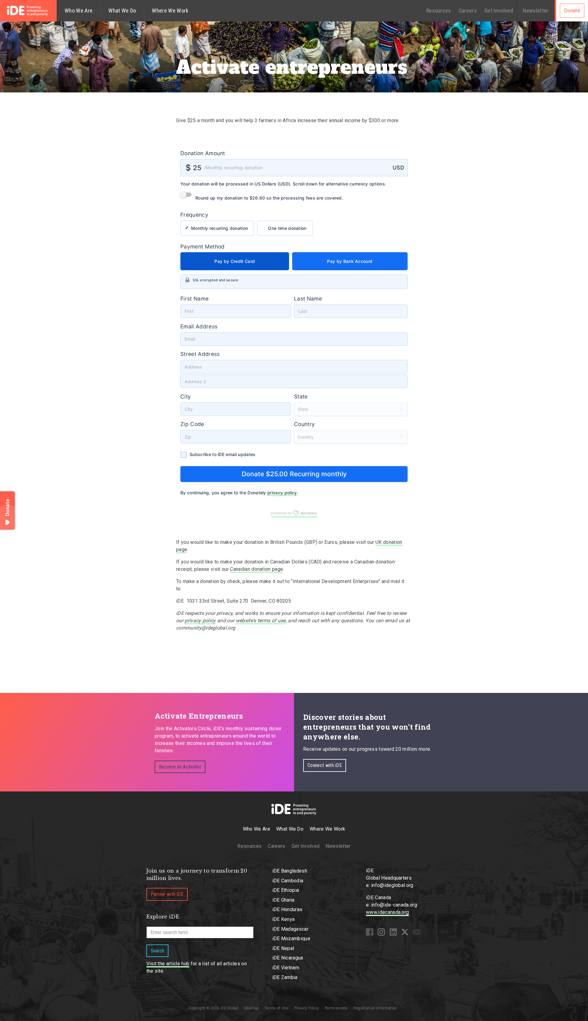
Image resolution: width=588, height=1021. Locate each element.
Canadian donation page (256, 569)
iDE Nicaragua (287, 958)
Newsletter (535, 10)
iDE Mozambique (291, 938)
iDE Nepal (283, 948)
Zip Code (195, 424)
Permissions (336, 1008)
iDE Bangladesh (289, 871)
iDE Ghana (283, 900)
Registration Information (375, 1008)
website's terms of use (261, 620)
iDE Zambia (285, 977)
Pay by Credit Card (236, 261)
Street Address (203, 354)
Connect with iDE (324, 765)
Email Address (202, 326)
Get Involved (498, 10)
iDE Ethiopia (285, 890)
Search (157, 951)
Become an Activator (180, 767)
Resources (438, 10)
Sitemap (251, 1008)
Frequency (197, 214)
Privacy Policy (306, 1008)
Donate (572, 10)
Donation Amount (205, 153)
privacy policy (285, 492)
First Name (197, 298)
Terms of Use (276, 1008)
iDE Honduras (287, 909)
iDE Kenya (283, 919)
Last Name (308, 298)
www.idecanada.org (387, 912)
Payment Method (205, 246)
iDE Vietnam (286, 968)
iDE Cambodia (287, 881)
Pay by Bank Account (348, 261)
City (188, 396)
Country (304, 424)
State (301, 396)
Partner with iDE (167, 894)
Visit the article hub (168, 964)
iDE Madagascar (290, 929)
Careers (468, 10)
